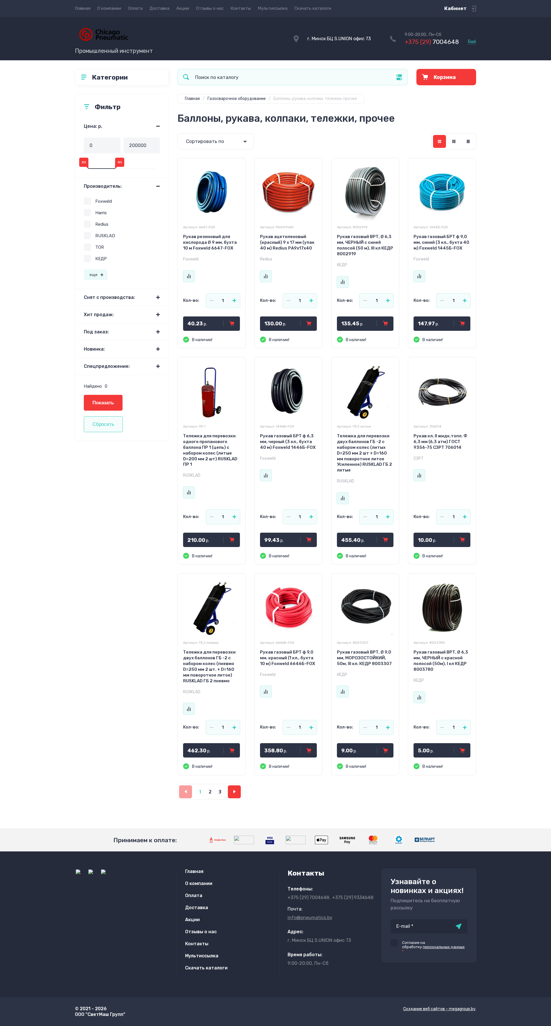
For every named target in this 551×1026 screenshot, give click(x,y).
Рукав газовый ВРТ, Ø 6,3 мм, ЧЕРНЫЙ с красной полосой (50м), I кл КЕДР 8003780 (441, 661)
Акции (182, 8)
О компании (109, 8)
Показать (103, 402)
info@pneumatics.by (310, 917)
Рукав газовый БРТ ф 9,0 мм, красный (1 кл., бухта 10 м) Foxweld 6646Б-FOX (287, 658)
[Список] (453, 141)
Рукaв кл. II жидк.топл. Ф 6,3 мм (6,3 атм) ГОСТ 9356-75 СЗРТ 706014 (440, 441)
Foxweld (103, 201)
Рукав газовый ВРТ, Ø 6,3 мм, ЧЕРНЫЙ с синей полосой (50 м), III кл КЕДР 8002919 (365, 245)
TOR (99, 247)
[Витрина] (439, 141)
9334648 (352, 897)
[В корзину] (232, 323)
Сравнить (189, 276)
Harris (101, 212)
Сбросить (103, 424)
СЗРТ (419, 458)
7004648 (432, 41)
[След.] (234, 791)
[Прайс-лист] (468, 141)
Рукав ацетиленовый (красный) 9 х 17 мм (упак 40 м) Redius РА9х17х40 (287, 242)
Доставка (159, 8)
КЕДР (101, 258)
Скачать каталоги (312, 8)
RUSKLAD (105, 235)
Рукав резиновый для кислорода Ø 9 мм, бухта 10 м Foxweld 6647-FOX (210, 242)
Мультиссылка (273, 8)
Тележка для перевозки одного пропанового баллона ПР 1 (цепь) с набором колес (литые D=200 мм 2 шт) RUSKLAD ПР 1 (210, 450)
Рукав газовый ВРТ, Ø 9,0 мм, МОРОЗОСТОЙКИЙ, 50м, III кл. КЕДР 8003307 (364, 658)
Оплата (135, 8)
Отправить (458, 926)
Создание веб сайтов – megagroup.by (439, 1008)
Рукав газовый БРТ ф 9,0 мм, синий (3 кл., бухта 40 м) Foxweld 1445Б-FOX (441, 242)
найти (186, 77)
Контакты (240, 8)
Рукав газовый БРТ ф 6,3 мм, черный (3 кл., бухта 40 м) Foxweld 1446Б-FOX (288, 441)
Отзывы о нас (210, 8)
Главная (82, 8)
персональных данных (444, 947)
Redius (101, 224)
